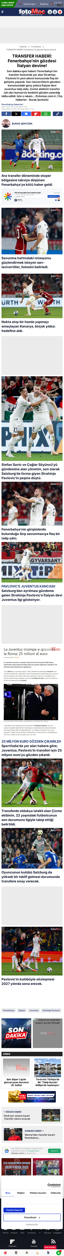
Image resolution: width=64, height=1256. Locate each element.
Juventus (33, 1010)
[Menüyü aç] (2, 12)
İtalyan (22, 1010)
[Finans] (32, 1096)
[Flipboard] (36, 114)
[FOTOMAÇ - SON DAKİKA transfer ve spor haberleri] (32, 11)
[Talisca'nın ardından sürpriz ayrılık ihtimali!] (48, 1033)
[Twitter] (16, 114)
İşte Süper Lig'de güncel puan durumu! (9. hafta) (16, 1082)
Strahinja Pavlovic (51, 1010)
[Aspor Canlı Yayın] (50, 12)
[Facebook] (6, 114)
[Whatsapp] (46, 114)
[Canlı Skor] (55, 12)
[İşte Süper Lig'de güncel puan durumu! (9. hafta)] (16, 1067)
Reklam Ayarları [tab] (38, 1193)
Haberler (23, 47)
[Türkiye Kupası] (60, 12)
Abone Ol (54, 1151)
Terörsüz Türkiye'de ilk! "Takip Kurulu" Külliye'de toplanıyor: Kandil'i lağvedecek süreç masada (48, 1085)
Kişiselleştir (30, 1217)
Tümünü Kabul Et (14, 1210)
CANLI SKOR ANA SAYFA (7, 3)
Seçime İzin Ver (32, 1224)
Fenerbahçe (36, 47)
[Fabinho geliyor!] (16, 1033)
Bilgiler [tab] (21, 1193)
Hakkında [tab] (56, 1193)
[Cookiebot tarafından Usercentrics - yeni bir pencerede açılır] (48, 1185)
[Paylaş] (58, 114)
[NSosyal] (26, 114)
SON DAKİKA (50, 1247)
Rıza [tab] (8, 1193)
